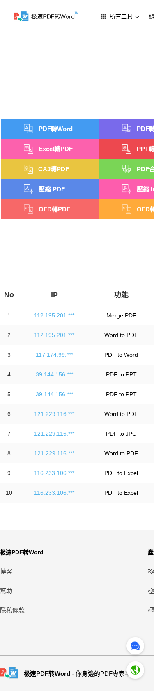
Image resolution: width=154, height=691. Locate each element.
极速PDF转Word (22, 552)
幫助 (6, 590)
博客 (6, 571)
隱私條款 (12, 609)
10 (9, 492)
